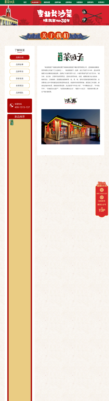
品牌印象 (58, 2)
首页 (25, 2)
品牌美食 (69, 2)
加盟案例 (79, 2)
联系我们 (101, 2)
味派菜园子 (36, 2)
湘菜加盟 (47, 2)
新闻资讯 (90, 2)
